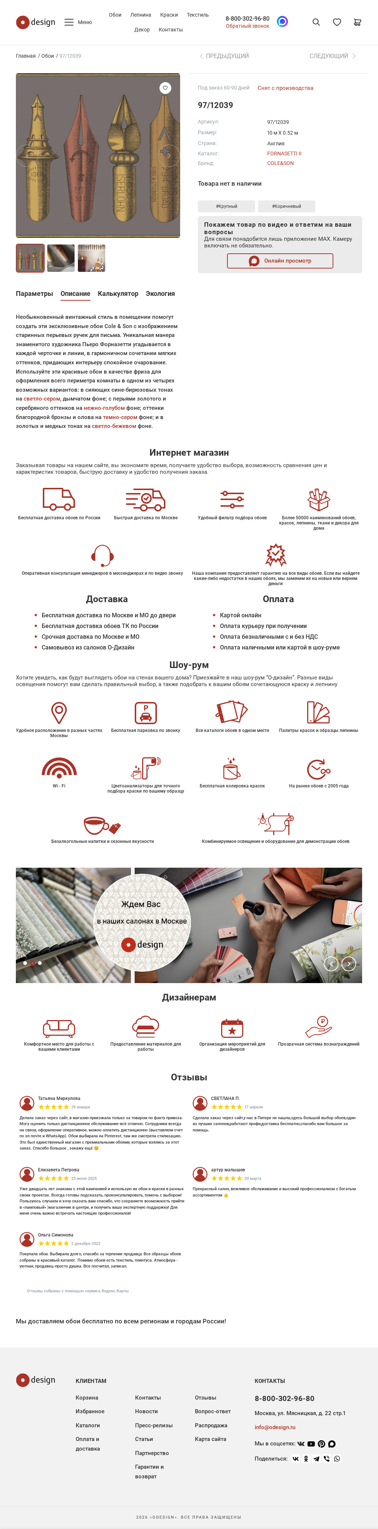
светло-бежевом (114, 426)
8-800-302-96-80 (247, 19)
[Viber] (326, 1458)
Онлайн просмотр (287, 260)
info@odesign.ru (275, 1427)
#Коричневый (286, 206)
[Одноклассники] (306, 1458)
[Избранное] (337, 22)
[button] (331, 963)
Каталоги (88, 1425)
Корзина (87, 1397)
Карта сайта (210, 1439)
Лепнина (140, 15)
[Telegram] (316, 1458)
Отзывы (205, 1397)
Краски (169, 15)
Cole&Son (280, 163)
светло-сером (42, 398)
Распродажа (211, 1425)
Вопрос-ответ (213, 1411)
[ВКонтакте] (295, 1458)
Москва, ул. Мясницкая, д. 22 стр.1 (300, 1413)
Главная (26, 55)
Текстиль (198, 15)
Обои (115, 15)
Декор (142, 30)
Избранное (90, 1411)
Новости (146, 1411)
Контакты (171, 30)
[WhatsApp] (337, 1458)
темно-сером (120, 417)
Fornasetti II (284, 153)
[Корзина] (357, 22)
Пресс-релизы (154, 1425)
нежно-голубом (104, 408)
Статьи (144, 1439)
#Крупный (226, 206)
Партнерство (152, 1453)
